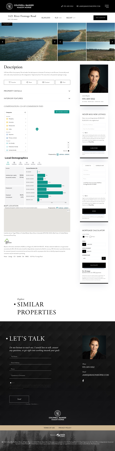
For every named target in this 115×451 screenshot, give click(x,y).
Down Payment (86, 248)
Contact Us (88, 165)
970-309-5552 (68, 6)
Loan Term (85, 234)
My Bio (102, 101)
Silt (23, 256)
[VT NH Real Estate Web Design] (57, 436)
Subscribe (94, 148)
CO (14, 256)
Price (83, 241)
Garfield (19, 256)
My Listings (84, 101)
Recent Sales (91, 101)
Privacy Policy (91, 142)
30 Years (86, 236)
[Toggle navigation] (107, 6)
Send (94, 211)
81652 (27, 256)
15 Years (93, 236)
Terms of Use (49, 428)
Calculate (94, 265)
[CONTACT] (100, 17)
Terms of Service (84, 218)
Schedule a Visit (100, 165)
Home (5, 256)
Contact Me (97, 101)
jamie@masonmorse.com (89, 6)
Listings (10, 256)
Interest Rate (86, 255)
